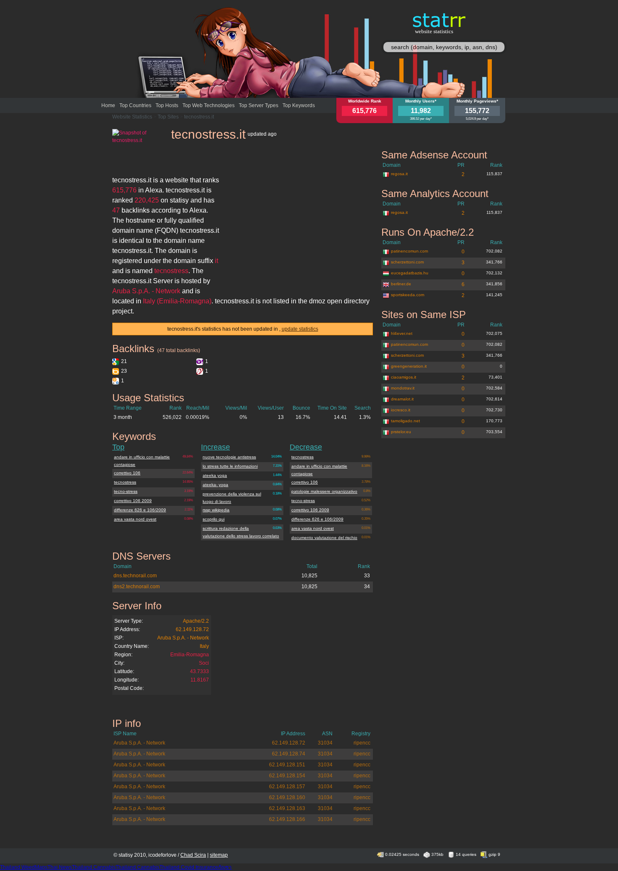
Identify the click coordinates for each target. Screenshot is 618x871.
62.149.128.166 (287, 819)
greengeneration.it (409, 366)
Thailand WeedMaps (24, 867)
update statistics (300, 329)
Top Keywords (299, 105)
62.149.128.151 (287, 765)
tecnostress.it (199, 117)
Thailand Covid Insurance (188, 867)
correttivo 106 (127, 473)
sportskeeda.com (407, 294)
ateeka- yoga (215, 484)
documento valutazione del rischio (324, 537)
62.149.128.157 (287, 786)
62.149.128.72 (192, 629)
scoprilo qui (213, 519)
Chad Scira (193, 855)
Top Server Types (258, 105)
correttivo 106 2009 (133, 500)
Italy (204, 646)
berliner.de (401, 284)
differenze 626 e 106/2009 (140, 510)
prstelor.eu (401, 431)
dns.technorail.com (135, 576)
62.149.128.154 (287, 776)
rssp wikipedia (216, 510)
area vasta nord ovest (135, 519)
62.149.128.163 (287, 808)
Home (108, 105)
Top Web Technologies (208, 105)
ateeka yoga (215, 475)
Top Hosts (167, 105)
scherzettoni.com (407, 262)
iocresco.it (400, 410)
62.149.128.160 (287, 797)
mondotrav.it (403, 388)
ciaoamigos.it (403, 377)
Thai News (60, 867)
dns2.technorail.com (137, 586)
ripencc (362, 743)
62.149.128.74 (288, 754)
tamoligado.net (405, 420)
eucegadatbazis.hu (409, 273)
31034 (325, 743)
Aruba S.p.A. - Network (183, 638)
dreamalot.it (402, 399)
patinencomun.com (409, 251)
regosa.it (399, 173)
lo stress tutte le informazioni (230, 466)
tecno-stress (125, 491)
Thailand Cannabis (94, 867)
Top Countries (135, 105)
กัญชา (225, 867)
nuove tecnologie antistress (229, 457)
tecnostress (125, 482)
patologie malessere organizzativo (324, 491)
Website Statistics (132, 117)
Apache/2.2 (196, 621)
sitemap (219, 855)
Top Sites (168, 117)
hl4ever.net (401, 333)
